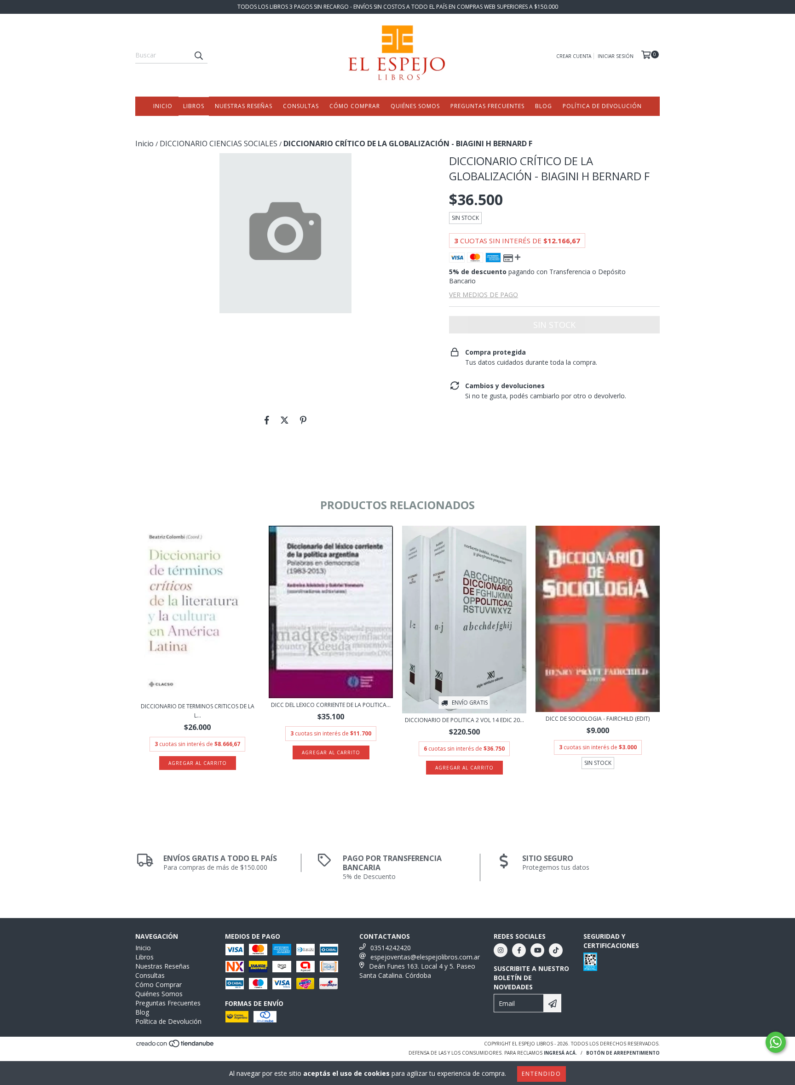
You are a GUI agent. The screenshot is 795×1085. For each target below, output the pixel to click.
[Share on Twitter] (284, 420)
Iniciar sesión (616, 56)
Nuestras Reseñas (243, 106)
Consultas (301, 106)
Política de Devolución (602, 106)
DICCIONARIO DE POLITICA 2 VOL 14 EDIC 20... (464, 720)
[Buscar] (198, 55)
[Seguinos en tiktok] (556, 950)
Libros (193, 106)
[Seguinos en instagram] (500, 950)
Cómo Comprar (354, 106)
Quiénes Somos (415, 106)
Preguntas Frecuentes (487, 106)
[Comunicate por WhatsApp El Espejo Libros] (776, 1042)
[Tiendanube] (175, 1046)
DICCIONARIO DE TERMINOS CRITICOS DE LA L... (197, 710)
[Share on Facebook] (267, 420)
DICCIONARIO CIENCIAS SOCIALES (218, 143)
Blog (543, 106)
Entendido (541, 1074)
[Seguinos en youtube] (537, 950)
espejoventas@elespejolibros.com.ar (425, 957)
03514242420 (390, 947)
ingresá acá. (560, 1053)
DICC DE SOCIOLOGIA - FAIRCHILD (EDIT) (598, 719)
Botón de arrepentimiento (623, 1053)
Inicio (163, 106)
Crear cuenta (573, 56)
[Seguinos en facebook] (519, 950)
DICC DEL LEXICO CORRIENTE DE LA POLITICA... (331, 705)
